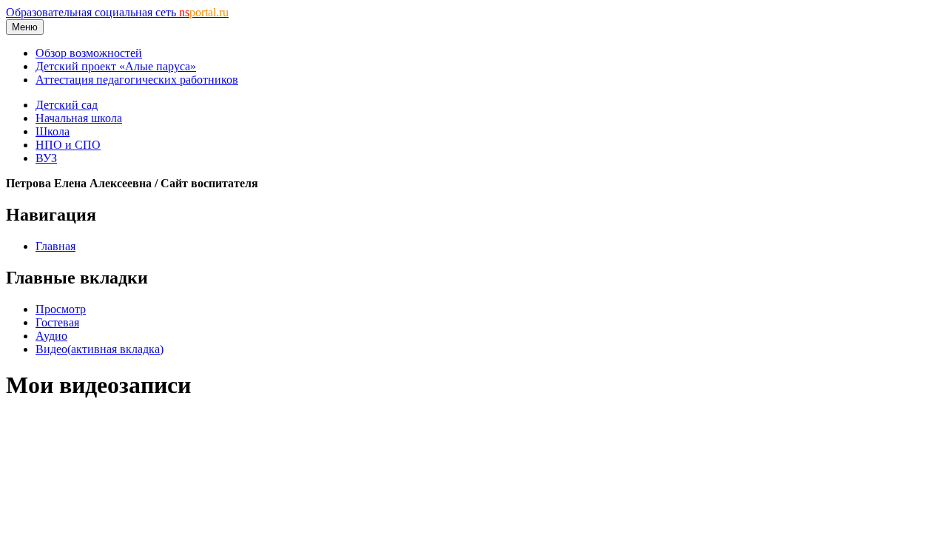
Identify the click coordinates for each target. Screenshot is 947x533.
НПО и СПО (68, 144)
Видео (100, 349)
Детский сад (67, 104)
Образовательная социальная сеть (117, 12)
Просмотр (61, 309)
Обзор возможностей (89, 53)
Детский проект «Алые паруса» (116, 66)
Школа (53, 131)
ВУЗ (46, 158)
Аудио (51, 335)
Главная (55, 246)
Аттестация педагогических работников (137, 79)
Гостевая (57, 322)
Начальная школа (79, 118)
